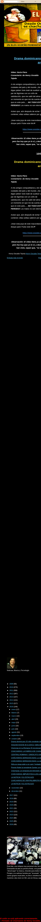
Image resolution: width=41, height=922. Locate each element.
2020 (11, 805)
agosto (14, 732)
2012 (11, 694)
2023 (11, 815)
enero (13, 709)
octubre (14, 739)
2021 (11, 808)
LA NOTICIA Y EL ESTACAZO (22, 777)
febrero (14, 713)
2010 (11, 687)
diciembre (15, 791)
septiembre (15, 735)
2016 (11, 707)
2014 (11, 700)
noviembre (15, 788)
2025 (11, 821)
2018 (11, 798)
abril (13, 719)
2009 (11, 684)
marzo (14, 716)
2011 (11, 690)
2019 (11, 802)
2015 (11, 703)
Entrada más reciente (15, 258)
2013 (11, 697)
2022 (11, 811)
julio (13, 729)
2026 (11, 824)
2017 (11, 795)
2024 (11, 818)
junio (13, 726)
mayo (13, 722)
